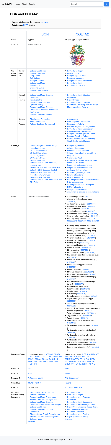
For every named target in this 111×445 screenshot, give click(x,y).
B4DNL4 (31, 382)
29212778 (91, 218)
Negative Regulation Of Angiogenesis (82, 126)
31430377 (71, 279)
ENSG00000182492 (35, 378)
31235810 (90, 211)
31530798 (71, 267)
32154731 (72, 257)
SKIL (67, 364)
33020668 (71, 220)
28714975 (91, 235)
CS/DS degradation (37, 155)
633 (29, 368)
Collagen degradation (75, 145)
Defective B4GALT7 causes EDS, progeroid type (43, 163)
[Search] (106, 4)
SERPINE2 (91, 361)
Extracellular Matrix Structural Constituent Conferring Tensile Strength (82, 103)
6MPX (81, 387)
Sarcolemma (35, 85)
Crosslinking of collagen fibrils (79, 172)
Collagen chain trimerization (78, 189)
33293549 (71, 337)
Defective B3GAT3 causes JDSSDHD (45, 167)
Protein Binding (36, 99)
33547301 (71, 201)
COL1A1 (44, 356)
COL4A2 (82, 34)
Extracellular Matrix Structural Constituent (41, 96)
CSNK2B (68, 359)
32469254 (79, 220)
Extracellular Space (37, 73)
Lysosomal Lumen (37, 87)
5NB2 (76, 387)
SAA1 (83, 361)
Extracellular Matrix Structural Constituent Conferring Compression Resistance (44, 109)
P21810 (38, 382)
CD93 (83, 356)
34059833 (84, 242)
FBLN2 (82, 359)
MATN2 (68, 361)
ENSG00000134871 (72, 378)
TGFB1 (56, 361)
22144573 (94, 216)
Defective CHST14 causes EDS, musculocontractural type (43, 173)
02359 (30, 373)
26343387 (87, 220)
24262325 (95, 220)
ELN (56, 359)
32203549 (90, 203)
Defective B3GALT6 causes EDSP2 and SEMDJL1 (46, 180)
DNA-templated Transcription (78, 121)
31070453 (85, 208)
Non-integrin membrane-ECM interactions (83, 179)
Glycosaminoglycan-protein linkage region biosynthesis (43, 146)
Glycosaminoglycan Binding (41, 102)
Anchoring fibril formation (77, 170)
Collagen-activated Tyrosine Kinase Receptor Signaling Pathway (81, 134)
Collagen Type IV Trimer (76, 75)
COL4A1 (31, 359)
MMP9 (73, 361)
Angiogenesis (72, 119)
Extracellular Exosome (39, 90)
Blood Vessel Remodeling (40, 119)
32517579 (85, 288)
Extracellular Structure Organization (44, 399)
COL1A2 (51, 356)
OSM (79, 361)
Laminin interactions (75, 174)
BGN (45, 34)
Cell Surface (35, 78)
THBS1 (30, 364)
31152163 (93, 213)
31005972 (85, 247)
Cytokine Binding (36, 104)
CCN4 (30, 356)
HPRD (25, 25)
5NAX (71, 387)
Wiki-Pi (7, 4)
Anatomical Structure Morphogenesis (44, 416)
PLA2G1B (49, 361)
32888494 (85, 269)
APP (53, 354)
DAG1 (51, 359)
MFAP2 (42, 361)
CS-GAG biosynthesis (38, 150)
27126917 (91, 274)
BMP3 (78, 356)
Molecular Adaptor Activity (77, 107)
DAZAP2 (75, 359)
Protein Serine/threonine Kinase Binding (82, 406)
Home (17, 4)
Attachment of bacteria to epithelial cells (83, 191)
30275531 (85, 250)
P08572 (68, 382)
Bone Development (37, 121)
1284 (67, 368)
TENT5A (78, 364)
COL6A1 (45, 359)
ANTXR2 (85, 354)
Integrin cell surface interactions (79, 165)
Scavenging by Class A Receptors (80, 184)
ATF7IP (68, 356)
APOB (48, 354)
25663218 (71, 332)
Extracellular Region (38, 70)
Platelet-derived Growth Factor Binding (45, 414)
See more (31, 421)
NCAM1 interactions (75, 187)
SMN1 (71, 364)
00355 (67, 373)
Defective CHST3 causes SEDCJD (44, 170)
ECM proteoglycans (37, 157)
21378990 (91, 237)
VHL (93, 364)
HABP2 (92, 359)
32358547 (95, 325)
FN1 (87, 359)
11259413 (44, 22)
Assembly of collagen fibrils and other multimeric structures (82, 161)
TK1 (89, 364)
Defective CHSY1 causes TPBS (42, 177)
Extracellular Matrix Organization (80, 128)
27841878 (91, 240)
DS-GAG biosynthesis (38, 153)
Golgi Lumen (35, 75)
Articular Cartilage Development (42, 124)
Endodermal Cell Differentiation (79, 131)
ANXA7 (92, 354)
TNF (35, 364)
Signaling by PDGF (74, 157)
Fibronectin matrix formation (78, 150)
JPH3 (36, 361)
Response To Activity (75, 124)
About (24, 4)
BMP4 (57, 354)
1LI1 (66, 387)
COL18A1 (36, 356)
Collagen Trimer (73, 73)
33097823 (91, 206)
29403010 (91, 245)
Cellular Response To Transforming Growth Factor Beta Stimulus (81, 139)
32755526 (71, 301)
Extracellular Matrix (37, 83)
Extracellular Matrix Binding (41, 114)
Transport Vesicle (37, 80)
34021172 (88, 196)
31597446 (71, 262)
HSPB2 (30, 361)
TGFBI (84, 364)
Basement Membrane (75, 78)
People (32, 4)
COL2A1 (58, 356)
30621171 (88, 310)
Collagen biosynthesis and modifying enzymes (81, 154)
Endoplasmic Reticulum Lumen (79, 80)
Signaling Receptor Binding (77, 416)
